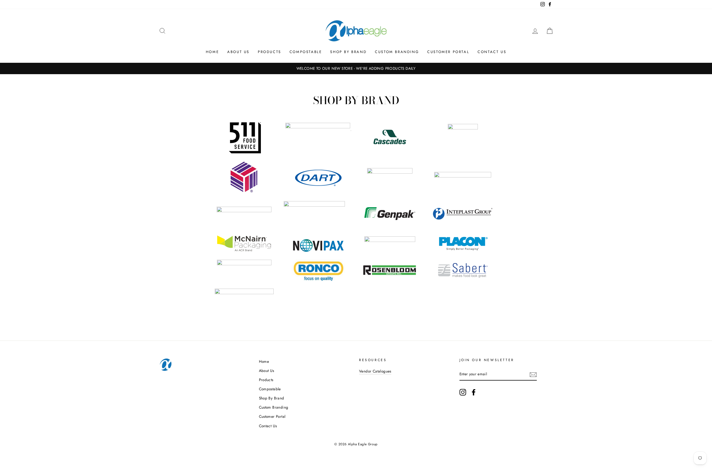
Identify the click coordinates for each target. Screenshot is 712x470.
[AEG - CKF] (463, 128)
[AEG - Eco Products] (314, 205)
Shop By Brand (348, 51)
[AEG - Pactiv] (389, 240)
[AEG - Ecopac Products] (244, 211)
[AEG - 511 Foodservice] (245, 152)
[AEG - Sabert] (463, 276)
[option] (356, 69)
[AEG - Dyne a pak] (462, 176)
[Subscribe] (533, 374)
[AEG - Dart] (318, 178)
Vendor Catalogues (375, 371)
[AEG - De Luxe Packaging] (389, 172)
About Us (238, 51)
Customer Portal (448, 51)
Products (269, 51)
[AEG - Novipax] (318, 250)
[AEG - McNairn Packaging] (244, 250)
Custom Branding (397, 51)
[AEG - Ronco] (318, 279)
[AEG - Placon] (463, 249)
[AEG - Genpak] (389, 225)
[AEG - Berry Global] (317, 127)
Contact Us (492, 51)
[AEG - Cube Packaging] (244, 191)
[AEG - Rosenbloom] (390, 274)
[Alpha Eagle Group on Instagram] (462, 392)
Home (212, 51)
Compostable (306, 51)
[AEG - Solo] (244, 292)
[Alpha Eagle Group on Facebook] (473, 392)
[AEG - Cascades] (389, 147)
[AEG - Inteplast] (462, 222)
